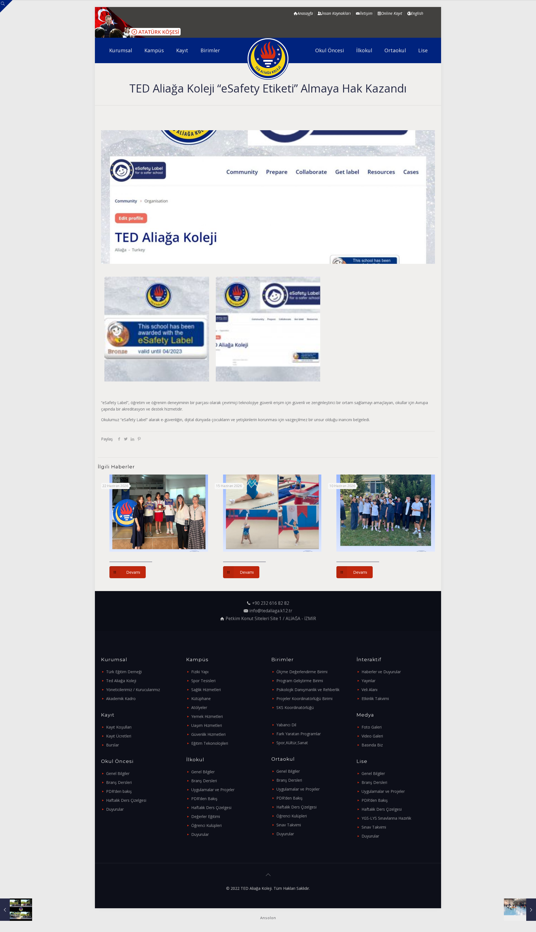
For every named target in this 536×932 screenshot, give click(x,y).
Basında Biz (372, 745)
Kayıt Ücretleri (118, 736)
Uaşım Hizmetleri (206, 725)
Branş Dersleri (119, 782)
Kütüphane (201, 698)
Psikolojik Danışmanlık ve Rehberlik (307, 689)
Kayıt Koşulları (118, 727)
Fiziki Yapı (200, 671)
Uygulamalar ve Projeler (212, 789)
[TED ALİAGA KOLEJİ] (268, 59)
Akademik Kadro (121, 698)
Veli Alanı (369, 689)
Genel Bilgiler (118, 773)
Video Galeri (372, 736)
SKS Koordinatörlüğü (295, 707)
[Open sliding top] (6, 6)
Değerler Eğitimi (205, 816)
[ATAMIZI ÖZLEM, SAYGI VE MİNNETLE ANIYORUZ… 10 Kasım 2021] (16, 909)
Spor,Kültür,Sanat (292, 742)
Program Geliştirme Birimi (299, 680)
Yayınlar (368, 680)
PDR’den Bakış (204, 798)
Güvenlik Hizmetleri (208, 734)
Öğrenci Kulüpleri (206, 825)
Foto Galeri (372, 727)
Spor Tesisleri (203, 680)
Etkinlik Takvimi (375, 698)
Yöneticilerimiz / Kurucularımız (133, 689)
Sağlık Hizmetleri (206, 689)
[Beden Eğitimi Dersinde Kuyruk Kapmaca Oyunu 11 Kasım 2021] (520, 909)
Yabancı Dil (286, 724)
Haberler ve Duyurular (381, 671)
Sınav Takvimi (288, 824)
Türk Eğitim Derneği (124, 671)
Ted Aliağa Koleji (121, 680)
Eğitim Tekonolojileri (209, 743)
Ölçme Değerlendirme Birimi (301, 671)
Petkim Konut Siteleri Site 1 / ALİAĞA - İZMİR (271, 619)
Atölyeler (199, 707)
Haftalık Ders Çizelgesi (126, 800)
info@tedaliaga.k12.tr (270, 611)
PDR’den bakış (119, 791)
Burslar (112, 745)
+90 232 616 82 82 (270, 603)
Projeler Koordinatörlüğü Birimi (304, 698)
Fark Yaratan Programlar (298, 733)
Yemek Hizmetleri (207, 716)
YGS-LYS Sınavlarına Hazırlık (386, 818)
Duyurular (115, 809)
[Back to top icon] (268, 875)
